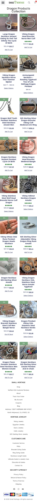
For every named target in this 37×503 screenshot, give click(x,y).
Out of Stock (9, 334)
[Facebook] (14, 489)
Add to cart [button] (9, 49)
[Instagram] (18, 489)
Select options (8, 88)
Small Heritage (15, 499)
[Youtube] (23, 489)
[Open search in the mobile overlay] (29, 3)
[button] (3, 2)
